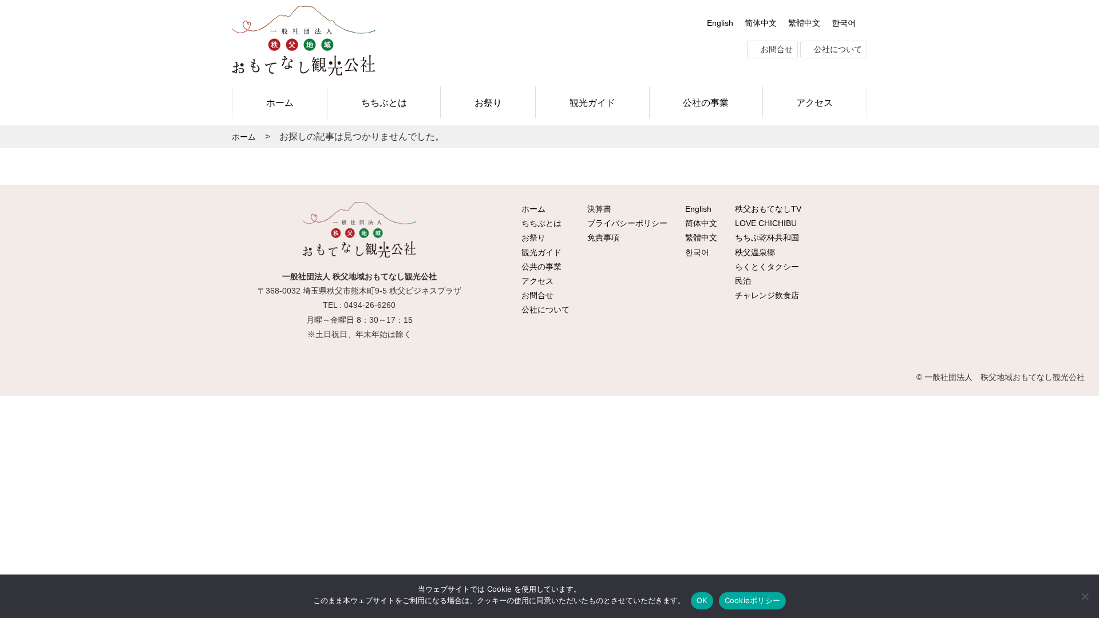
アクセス (814, 102)
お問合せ (775, 49)
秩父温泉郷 (754, 252)
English (720, 22)
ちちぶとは (384, 102)
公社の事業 (706, 102)
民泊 (742, 281)
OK (702, 600)
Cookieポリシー (753, 600)
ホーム (280, 102)
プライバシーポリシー (626, 223)
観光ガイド (592, 102)
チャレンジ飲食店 (766, 295)
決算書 (598, 208)
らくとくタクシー (766, 266)
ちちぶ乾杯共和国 (766, 237)
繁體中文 (804, 22)
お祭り (488, 102)
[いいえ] (1084, 596)
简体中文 (761, 22)
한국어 (844, 22)
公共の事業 (540, 266)
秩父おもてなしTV (767, 208)
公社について (837, 49)
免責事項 (602, 237)
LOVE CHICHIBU (765, 223)
